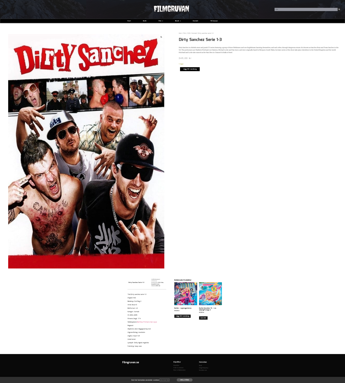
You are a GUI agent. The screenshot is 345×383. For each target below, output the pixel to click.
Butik (144, 21)
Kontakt (195, 21)
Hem (180, 33)
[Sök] (339, 9)
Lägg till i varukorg (190, 69)
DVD (189, 33)
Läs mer (203, 318)
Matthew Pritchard (143, 322)
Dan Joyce (153, 322)
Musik (177, 21)
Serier (158, 284)
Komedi (194, 33)
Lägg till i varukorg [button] (182, 316)
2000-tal (157, 285)
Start (129, 21)
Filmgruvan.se (130, 362)
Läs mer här (164, 380)
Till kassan (214, 21)
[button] (161, 37)
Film (159, 21)
